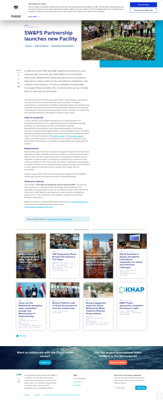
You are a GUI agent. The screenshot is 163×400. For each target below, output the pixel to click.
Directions (77, 385)
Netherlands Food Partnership (59, 219)
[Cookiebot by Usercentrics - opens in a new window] (16, 16)
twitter (19, 379)
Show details (32, 16)
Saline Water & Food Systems (62, 46)
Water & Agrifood (41, 46)
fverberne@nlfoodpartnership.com (38, 207)
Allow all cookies (143, 4)
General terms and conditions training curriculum (62, 395)
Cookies (37, 395)
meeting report (59, 136)
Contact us (45, 362)
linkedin (19, 382)
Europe (28, 46)
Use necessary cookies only (143, 10)
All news (23, 336)
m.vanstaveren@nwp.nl (78, 202)
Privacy (27, 395)
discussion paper (76, 136)
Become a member (118, 362)
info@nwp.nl (77, 382)
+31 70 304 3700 (79, 379)
